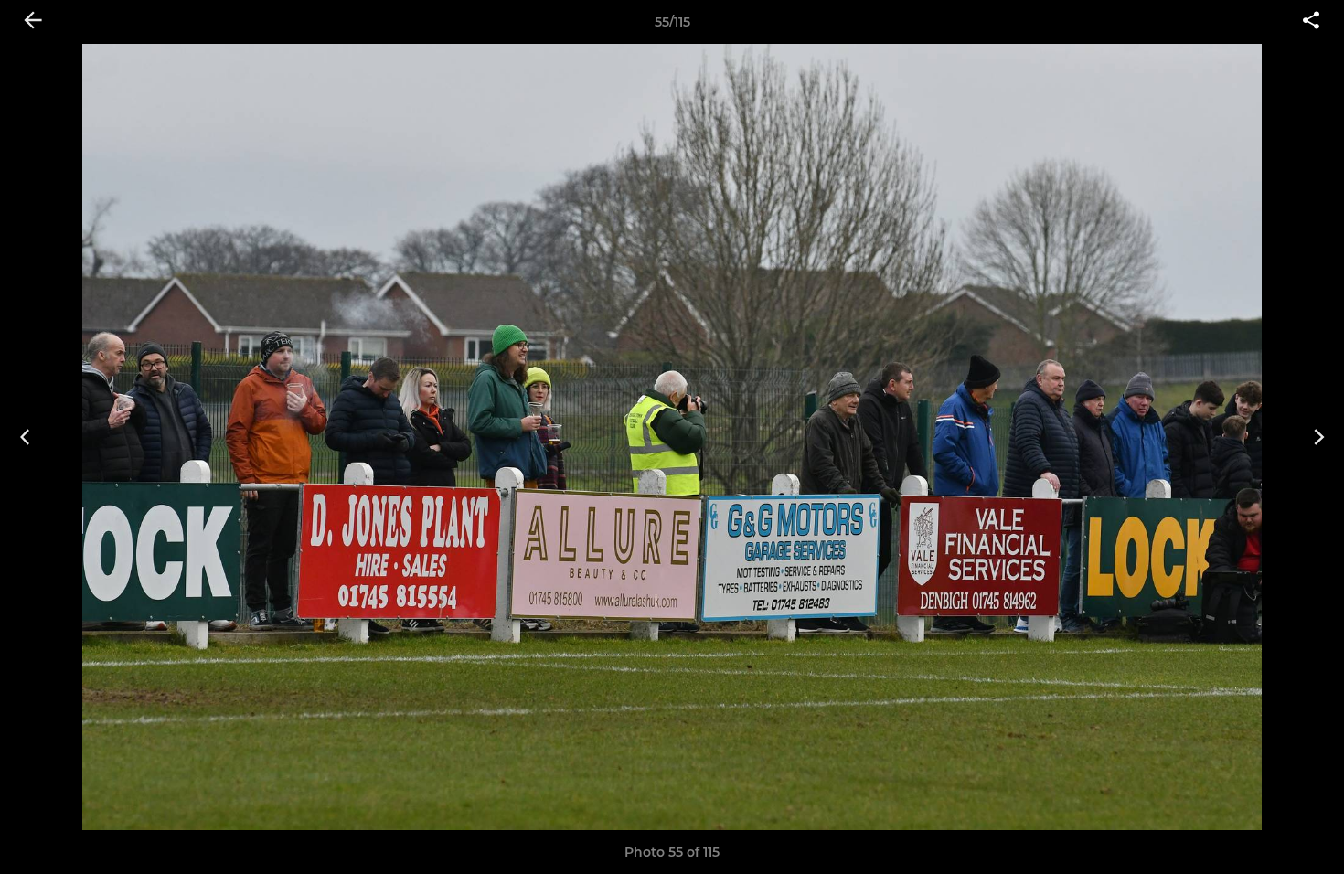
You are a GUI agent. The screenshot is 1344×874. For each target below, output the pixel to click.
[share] (1311, 22)
